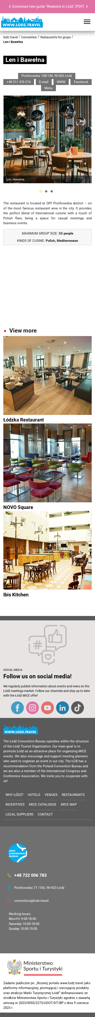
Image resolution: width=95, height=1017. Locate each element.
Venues (51, 795)
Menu (48, 88)
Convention (29, 37)
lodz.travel (10, 37)
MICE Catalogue (42, 804)
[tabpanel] (47, 139)
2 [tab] (46, 191)
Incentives (15, 804)
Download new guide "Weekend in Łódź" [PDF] (48, 6)
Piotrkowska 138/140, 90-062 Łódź (46, 76)
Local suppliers (19, 814)
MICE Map (69, 804)
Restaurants (73, 795)
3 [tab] (52, 191)
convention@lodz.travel (31, 901)
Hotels (34, 795)
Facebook (81, 82)
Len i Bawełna (13, 42)
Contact (45, 814)
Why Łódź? (14, 795)
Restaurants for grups (55, 37)
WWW (61, 82)
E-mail (43, 82)
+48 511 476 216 (19, 82)
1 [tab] (41, 191)
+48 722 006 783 (30, 875)
